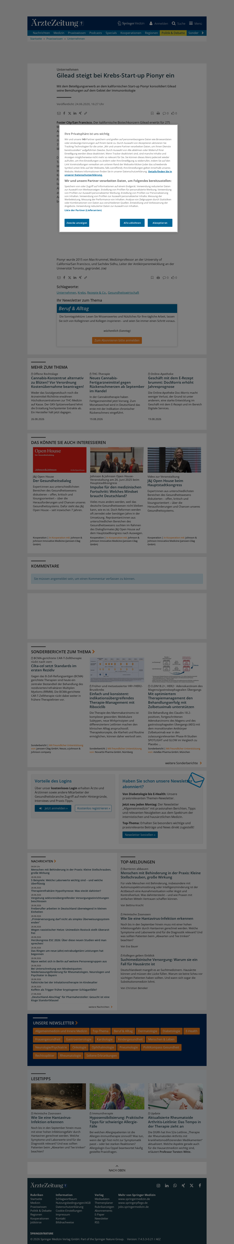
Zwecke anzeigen (77, 222)
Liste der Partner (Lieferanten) (83, 210)
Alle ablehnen (132, 222)
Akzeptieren (160, 222)
